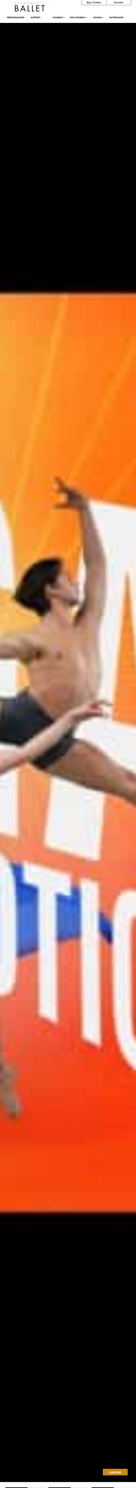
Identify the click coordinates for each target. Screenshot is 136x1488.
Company (58, 17)
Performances (16, 17)
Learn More (115, 1472)
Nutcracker (116, 17)
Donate (118, 2)
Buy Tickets (94, 2)
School (97, 17)
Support (35, 17)
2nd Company (78, 17)
